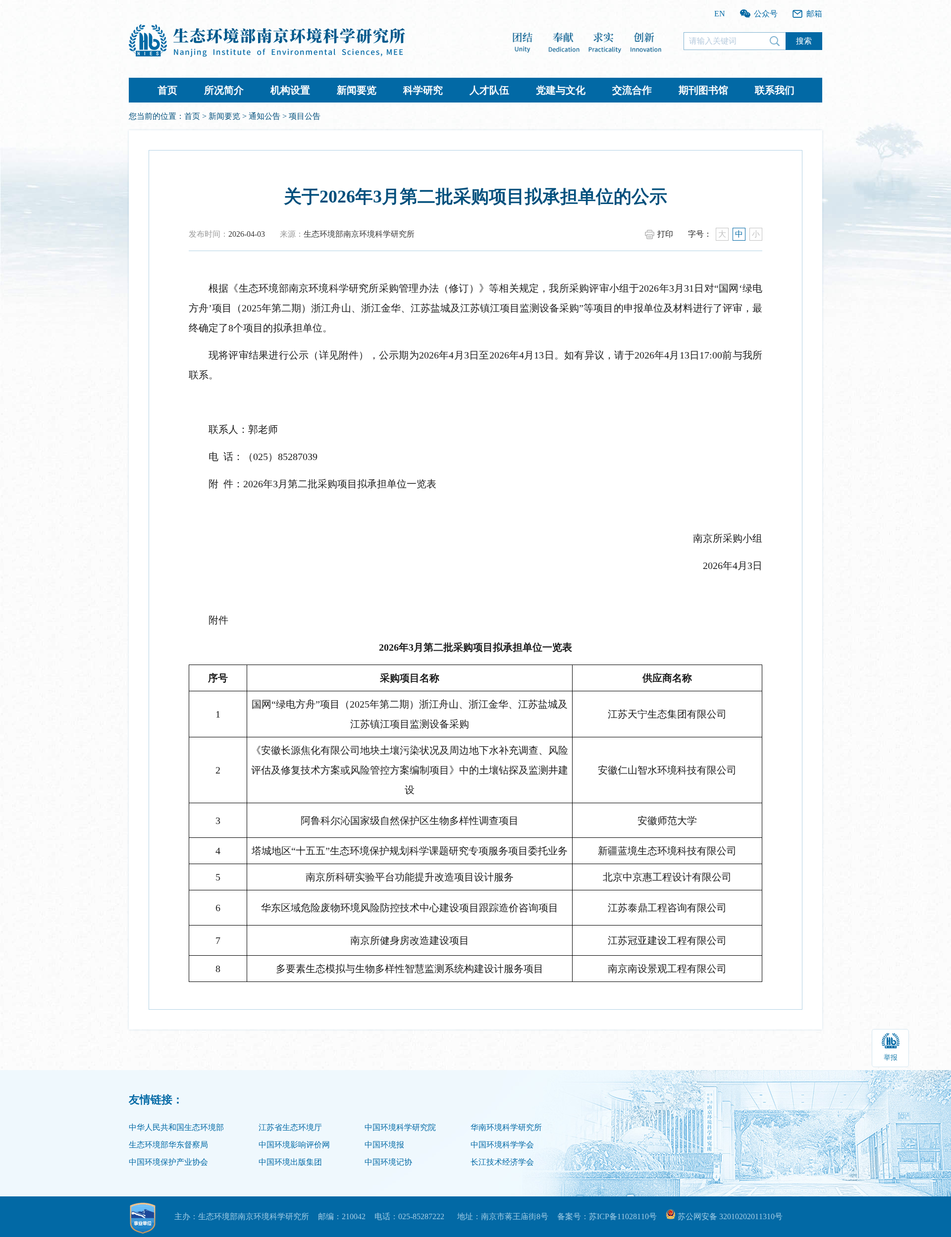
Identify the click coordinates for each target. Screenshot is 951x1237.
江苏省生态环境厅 (290, 1127)
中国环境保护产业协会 (168, 1162)
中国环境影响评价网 (294, 1144)
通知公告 (264, 116)
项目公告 (304, 116)
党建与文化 (560, 90)
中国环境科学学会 (502, 1144)
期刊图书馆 (703, 90)
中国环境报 (384, 1144)
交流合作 (632, 90)
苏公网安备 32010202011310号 (729, 1216)
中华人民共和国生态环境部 (176, 1127)
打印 (665, 234)
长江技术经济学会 (502, 1162)
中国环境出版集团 (290, 1162)
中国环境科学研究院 (400, 1127)
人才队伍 (489, 90)
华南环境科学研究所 (506, 1127)
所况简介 (224, 90)
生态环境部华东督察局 (168, 1144)
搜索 (804, 41)
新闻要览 (356, 90)
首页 (167, 90)
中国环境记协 (388, 1162)
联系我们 (774, 90)
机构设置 (290, 90)
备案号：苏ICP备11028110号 (607, 1216)
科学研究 (423, 90)
